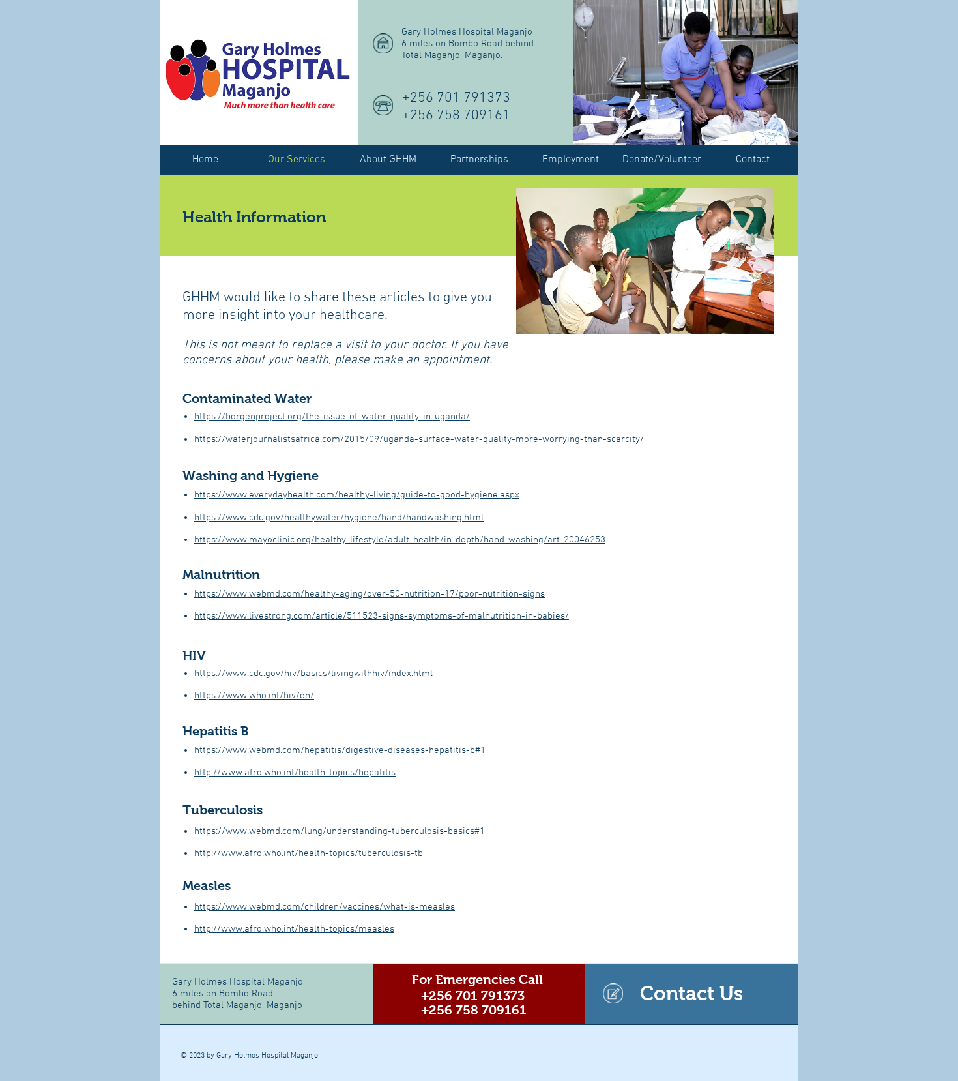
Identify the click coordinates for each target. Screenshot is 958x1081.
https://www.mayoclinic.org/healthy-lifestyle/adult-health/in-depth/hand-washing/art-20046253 (399, 540)
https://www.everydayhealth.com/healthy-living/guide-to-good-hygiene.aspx (356, 495)
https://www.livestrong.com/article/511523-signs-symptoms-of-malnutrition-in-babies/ (381, 616)
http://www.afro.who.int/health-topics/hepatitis (295, 772)
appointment (455, 360)
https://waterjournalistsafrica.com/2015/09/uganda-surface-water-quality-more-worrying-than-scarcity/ (419, 439)
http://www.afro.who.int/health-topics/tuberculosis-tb (308, 853)
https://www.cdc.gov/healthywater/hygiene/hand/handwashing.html (339, 518)
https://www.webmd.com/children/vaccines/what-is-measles (324, 907)
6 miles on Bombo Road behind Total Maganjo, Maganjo (467, 49)
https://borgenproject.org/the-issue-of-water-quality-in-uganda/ (332, 416)
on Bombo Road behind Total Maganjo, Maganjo (237, 999)
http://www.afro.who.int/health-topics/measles (294, 929)
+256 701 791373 (456, 98)
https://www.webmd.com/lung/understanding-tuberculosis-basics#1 (339, 831)
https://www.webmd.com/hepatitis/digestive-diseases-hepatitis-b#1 (340, 750)
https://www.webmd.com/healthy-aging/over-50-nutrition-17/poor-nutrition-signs (369, 594)
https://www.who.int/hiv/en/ (254, 696)
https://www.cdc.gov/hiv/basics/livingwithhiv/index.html (313, 673)
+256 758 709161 (456, 116)
